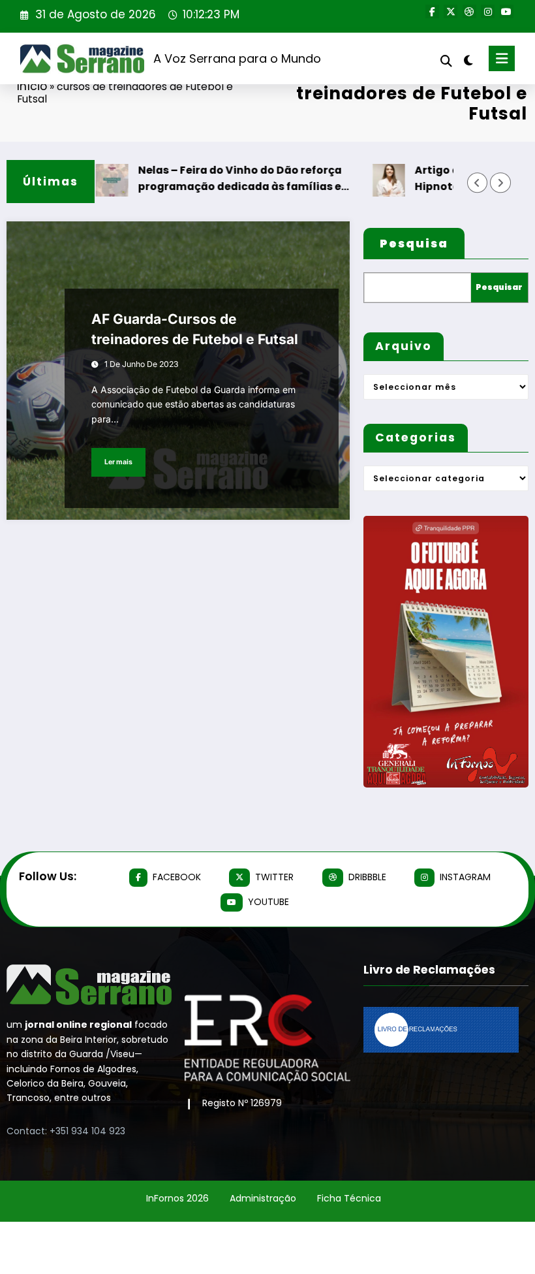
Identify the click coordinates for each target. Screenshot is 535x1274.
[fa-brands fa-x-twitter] (450, 11)
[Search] (446, 61)
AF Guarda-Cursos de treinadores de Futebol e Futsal (194, 329)
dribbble (367, 877)
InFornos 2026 (177, 1198)
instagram (465, 877)
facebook (177, 877)
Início (32, 86)
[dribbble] (469, 11)
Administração (263, 1198)
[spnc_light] (468, 60)
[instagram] (488, 11)
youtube (268, 901)
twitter (274, 877)
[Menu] (502, 58)
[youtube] (506, 11)
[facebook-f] (432, 11)
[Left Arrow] (477, 182)
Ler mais (118, 462)
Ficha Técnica (349, 1198)
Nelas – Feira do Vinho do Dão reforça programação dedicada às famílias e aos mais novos (222, 179)
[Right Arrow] (500, 182)
